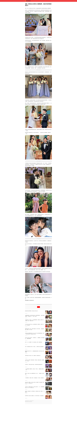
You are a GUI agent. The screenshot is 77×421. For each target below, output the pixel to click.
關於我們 (26, 401)
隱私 (30, 401)
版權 (31, 401)
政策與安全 (28, 401)
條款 (29, 401)
